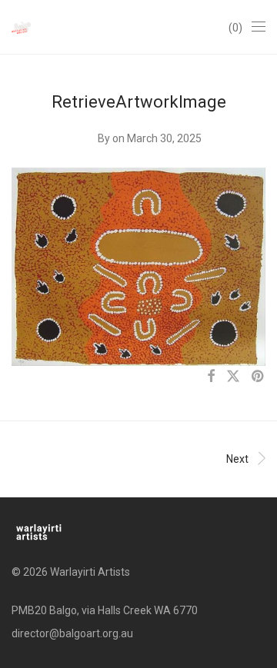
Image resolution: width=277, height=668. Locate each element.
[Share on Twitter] (233, 376)
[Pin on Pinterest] (258, 376)
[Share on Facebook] (211, 376)
